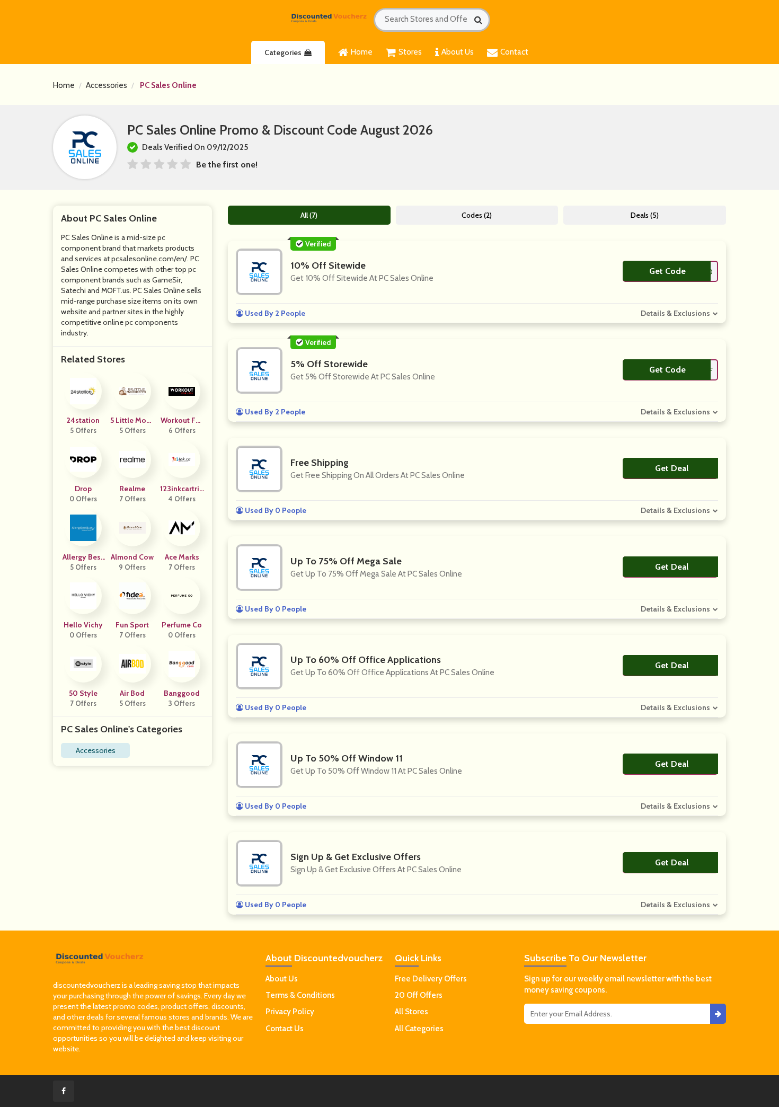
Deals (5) (645, 215)
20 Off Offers (418, 995)
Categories (283, 52)
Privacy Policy (289, 1011)
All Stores (411, 1011)
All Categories (419, 1028)
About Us (457, 52)
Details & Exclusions (675, 313)
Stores (410, 52)
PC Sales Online (168, 85)
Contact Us (284, 1028)
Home (362, 52)
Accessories (106, 85)
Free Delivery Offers (431, 979)
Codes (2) (477, 215)
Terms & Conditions (300, 995)
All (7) (308, 215)
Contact (514, 52)
